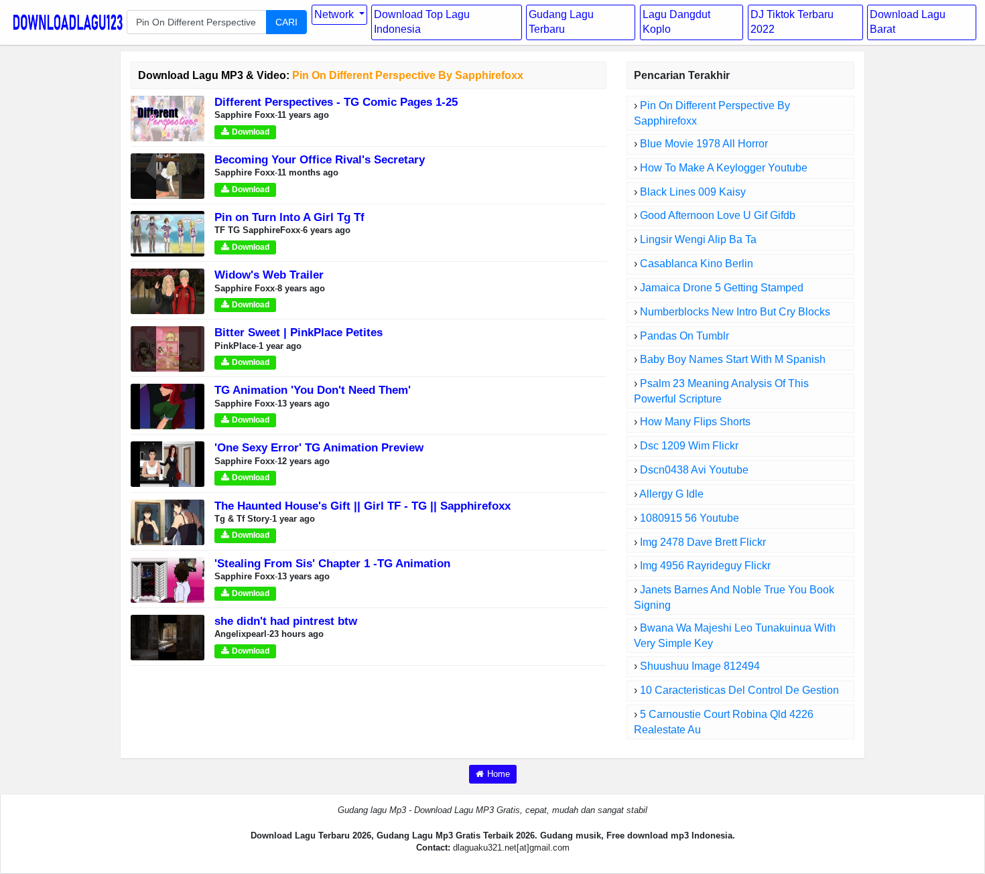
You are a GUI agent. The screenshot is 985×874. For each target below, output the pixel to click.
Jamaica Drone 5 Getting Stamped (721, 287)
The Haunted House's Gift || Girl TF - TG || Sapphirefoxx (362, 506)
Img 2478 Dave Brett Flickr (703, 542)
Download (250, 132)
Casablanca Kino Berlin (696, 263)
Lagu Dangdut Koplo (676, 22)
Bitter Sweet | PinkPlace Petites (298, 332)
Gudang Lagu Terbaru (561, 22)
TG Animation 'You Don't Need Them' (312, 390)
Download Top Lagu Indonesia (422, 22)
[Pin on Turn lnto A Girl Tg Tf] (167, 233)
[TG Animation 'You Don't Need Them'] (167, 406)
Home (498, 774)
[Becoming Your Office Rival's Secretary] (167, 175)
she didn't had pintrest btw (285, 621)
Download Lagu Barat (907, 22)
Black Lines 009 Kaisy (693, 192)
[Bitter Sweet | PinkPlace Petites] (167, 349)
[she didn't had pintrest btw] (167, 637)
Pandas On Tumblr (684, 336)
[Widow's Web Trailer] (167, 291)
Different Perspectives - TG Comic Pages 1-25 (336, 102)
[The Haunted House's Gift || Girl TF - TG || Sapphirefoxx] (167, 521)
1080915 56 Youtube (689, 518)
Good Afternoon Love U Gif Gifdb (717, 215)
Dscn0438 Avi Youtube (694, 470)
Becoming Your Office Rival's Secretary (319, 159)
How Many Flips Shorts (695, 421)
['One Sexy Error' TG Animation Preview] (167, 464)
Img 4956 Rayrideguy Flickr (705, 565)
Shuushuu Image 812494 (700, 666)
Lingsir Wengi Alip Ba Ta (698, 239)
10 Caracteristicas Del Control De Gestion (739, 690)
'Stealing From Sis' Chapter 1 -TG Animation (332, 563)
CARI (286, 22)
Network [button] (335, 14)
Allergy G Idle (671, 494)
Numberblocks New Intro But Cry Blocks (735, 311)
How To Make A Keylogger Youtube (723, 167)
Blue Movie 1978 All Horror (704, 143)
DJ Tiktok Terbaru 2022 (792, 22)
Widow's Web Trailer (269, 275)
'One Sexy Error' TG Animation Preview (318, 447)
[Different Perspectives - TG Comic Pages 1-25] (167, 118)
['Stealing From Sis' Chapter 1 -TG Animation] (167, 579)
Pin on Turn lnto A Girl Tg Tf (289, 217)
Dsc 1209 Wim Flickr (689, 445)
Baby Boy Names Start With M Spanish (733, 359)
